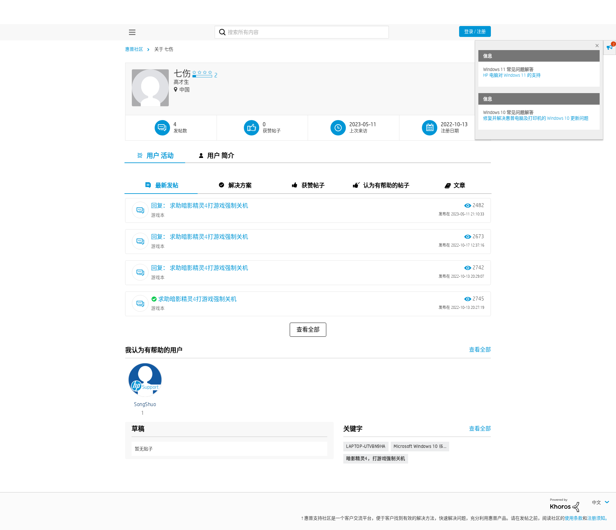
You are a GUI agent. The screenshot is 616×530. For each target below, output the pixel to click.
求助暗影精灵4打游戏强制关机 (197, 299)
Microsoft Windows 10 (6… (420, 446)
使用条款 (574, 518)
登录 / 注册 (475, 31)
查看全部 (308, 330)
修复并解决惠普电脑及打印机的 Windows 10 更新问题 (535, 118)
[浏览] (130, 32)
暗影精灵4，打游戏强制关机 (375, 458)
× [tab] (597, 45)
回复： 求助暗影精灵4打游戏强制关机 (199, 205)
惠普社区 (134, 49)
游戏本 (158, 215)
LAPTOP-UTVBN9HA (366, 446)
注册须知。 (598, 518)
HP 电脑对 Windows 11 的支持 (512, 75)
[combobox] (302, 32)
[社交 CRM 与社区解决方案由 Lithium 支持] (564, 505)
